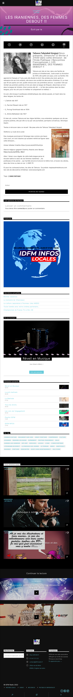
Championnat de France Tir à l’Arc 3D (18, 310)
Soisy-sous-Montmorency (41, 449)
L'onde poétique (14, 176)
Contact (22, 688)
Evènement (32, 440)
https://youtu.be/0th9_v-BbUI (14, 152)
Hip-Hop (24, 443)
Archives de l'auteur (36, 192)
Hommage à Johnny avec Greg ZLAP (37, 512)
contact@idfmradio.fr (36, 662)
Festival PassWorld (45, 440)
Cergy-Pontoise (41, 437)
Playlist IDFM (10, 417)
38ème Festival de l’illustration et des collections (37, 543)
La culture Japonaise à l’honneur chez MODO (21, 303)
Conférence (53, 437)
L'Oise (47, 443)
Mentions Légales (11, 688)
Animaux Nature (10, 437)
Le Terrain (44, 446)
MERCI (52, 446)
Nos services (31, 688)
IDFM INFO (32, 443)
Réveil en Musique (12, 386)
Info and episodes (36, 372)
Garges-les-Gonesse (12, 443)
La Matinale (9, 398)
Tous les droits (11, 405)
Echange (7, 440)
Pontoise (15, 449)
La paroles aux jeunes (30, 446)
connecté (20, 208)
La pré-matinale (11, 392)
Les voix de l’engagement (15, 411)
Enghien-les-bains (19, 440)
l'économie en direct (12, 446)
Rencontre (25, 449)
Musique (7, 449)
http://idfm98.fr (34, 655)
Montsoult (60, 446)
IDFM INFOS (9, 423)
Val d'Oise (56, 449)
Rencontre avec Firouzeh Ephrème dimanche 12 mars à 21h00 (37, 586)
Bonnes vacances (10, 297)
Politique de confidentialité (47, 688)
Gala (57, 440)
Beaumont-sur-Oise (25, 437)
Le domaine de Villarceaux (14, 300)
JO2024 (40, 443)
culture (63, 437)
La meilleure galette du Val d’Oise (37, 612)
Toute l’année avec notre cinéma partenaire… (21, 307)
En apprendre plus (54, 661)
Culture (36, 12)
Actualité (8, 469)
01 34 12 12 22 (34, 658)
